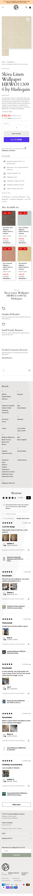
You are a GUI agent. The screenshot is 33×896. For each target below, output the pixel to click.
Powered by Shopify (25, 873)
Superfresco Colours (8, 471)
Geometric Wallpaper (18, 197)
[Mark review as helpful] (28, 549)
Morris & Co (5, 442)
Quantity (6, 123)
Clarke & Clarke (6, 408)
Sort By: (19, 518)
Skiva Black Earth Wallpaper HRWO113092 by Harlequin (8, 230)
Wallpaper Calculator (8, 150)
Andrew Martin (6, 396)
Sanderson (5, 460)
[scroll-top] (29, 892)
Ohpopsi (4, 451)
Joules (4, 428)
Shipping (9, 118)
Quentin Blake (21, 451)
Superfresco (6, 469)
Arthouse (4, 399)
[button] (3, 7)
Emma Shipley (21, 408)
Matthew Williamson (8, 437)
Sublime (4, 467)
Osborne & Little (7, 453)
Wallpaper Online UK (8, 483)
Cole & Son (5, 412)
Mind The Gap (6, 439)
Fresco (4, 421)
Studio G (4, 464)
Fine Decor (5, 419)
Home (3, 62)
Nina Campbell (21, 439)
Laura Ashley (21, 428)
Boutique (20, 394)
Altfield (4, 394)
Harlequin (20, 419)
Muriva (4, 444)
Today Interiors (22, 460)
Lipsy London (21, 430)
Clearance (5, 410)
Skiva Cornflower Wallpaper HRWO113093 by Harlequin (24, 230)
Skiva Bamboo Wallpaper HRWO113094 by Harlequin (24, 266)
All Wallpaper (10, 62)
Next (18, 437)
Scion (3, 462)
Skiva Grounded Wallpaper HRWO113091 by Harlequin (8, 266)
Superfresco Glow (7, 476)
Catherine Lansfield (8, 405)
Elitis (18, 405)
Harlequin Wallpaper (16, 199)
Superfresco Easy (7, 474)
